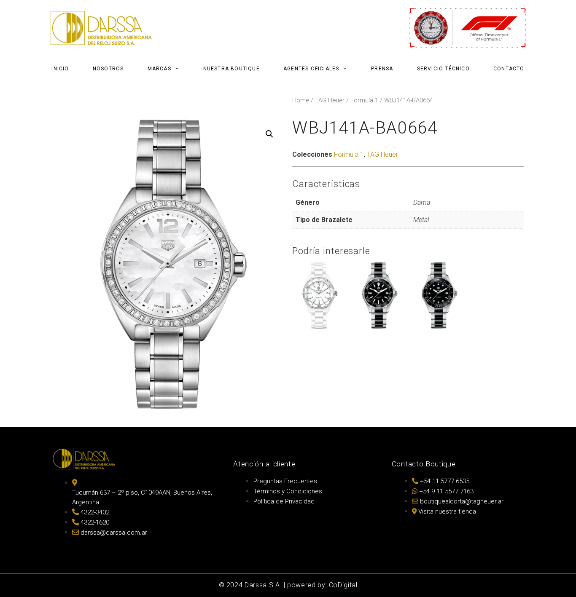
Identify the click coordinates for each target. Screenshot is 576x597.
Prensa (382, 69)
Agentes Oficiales (311, 69)
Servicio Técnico (443, 69)
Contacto (509, 69)
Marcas (159, 69)
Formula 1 (364, 100)
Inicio (60, 69)
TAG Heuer (330, 100)
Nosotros (108, 69)
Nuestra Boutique (231, 69)
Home (300, 100)
